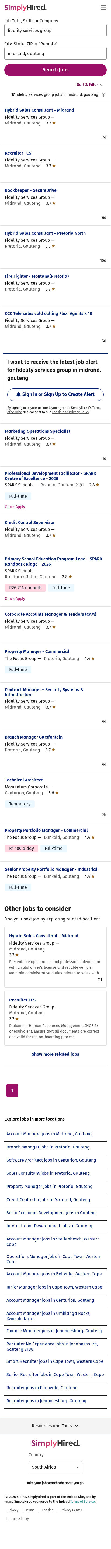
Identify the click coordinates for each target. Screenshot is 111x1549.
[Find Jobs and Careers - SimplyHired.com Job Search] (25, 7)
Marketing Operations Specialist (37, 431)
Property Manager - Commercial (37, 651)
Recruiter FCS (18, 153)
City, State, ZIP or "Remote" (30, 43)
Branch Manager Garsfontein (34, 737)
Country (36, 1454)
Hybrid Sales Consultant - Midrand (39, 110)
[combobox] (55, 30)
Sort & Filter (87, 84)
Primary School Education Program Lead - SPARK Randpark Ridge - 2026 (53, 561)
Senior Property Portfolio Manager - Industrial (51, 869)
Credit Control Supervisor (30, 522)
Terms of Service (82, 1501)
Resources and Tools (52, 1425)
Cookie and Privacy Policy (70, 412)
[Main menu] (103, 8)
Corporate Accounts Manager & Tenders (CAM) (50, 614)
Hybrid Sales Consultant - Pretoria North (45, 233)
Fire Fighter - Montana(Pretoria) (37, 276)
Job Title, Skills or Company (31, 20)
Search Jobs (56, 70)
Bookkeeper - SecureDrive (31, 190)
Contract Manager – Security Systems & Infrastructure (44, 692)
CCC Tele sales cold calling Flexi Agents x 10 (48, 313)
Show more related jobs (55, 1054)
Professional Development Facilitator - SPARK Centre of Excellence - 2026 (50, 476)
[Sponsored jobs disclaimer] (103, 94)
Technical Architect (24, 780)
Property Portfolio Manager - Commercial (46, 830)
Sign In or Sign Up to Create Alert (58, 394)
